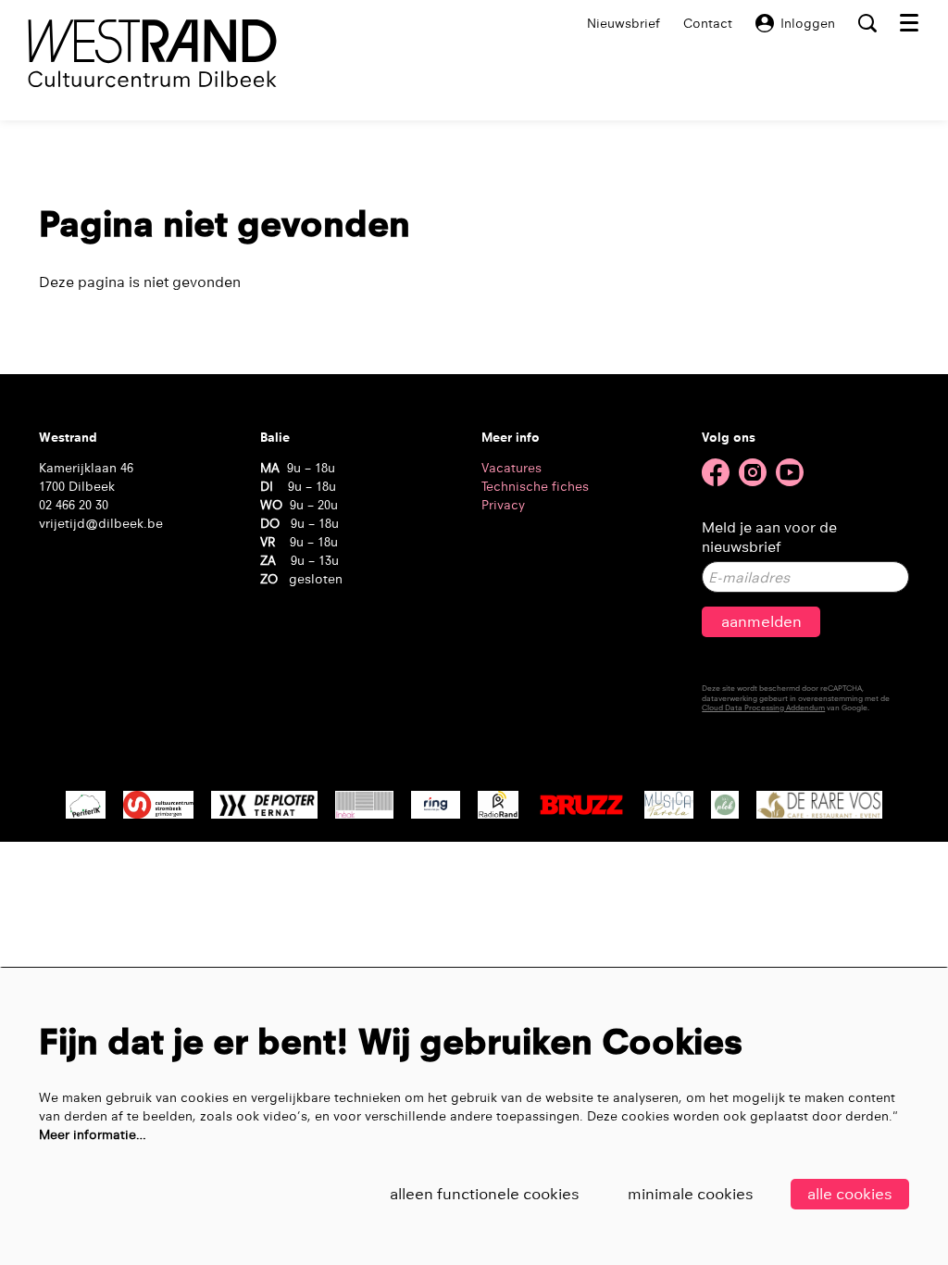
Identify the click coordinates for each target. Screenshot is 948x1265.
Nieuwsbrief (623, 23)
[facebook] (716, 472)
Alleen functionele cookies (485, 1194)
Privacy (503, 504)
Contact (707, 23)
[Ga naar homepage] (152, 53)
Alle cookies (849, 1194)
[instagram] (753, 472)
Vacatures (511, 467)
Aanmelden (761, 622)
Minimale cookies (691, 1194)
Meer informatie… (92, 1134)
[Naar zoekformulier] (867, 23)
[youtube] (790, 472)
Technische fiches (535, 486)
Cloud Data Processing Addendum (763, 707)
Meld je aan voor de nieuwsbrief (769, 537)
